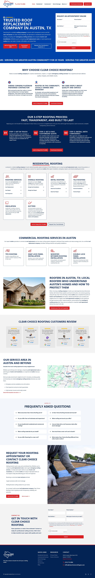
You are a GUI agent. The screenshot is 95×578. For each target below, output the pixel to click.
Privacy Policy (85, 36)
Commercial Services (43, 557)
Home (33, 4)
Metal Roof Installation (56, 188)
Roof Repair (8, 190)
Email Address (60, 26)
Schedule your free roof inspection (59, 308)
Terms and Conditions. (63, 37)
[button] (39, 4)
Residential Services (43, 555)
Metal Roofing (57, 180)
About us (64, 4)
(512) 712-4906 (40, 103)
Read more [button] (14, 334)
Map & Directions (67, 559)
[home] (8, 4)
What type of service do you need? (80, 26)
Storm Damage (57, 4)
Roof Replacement (9, 187)
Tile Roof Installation (78, 188)
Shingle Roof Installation (33, 187)
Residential (39, 4)
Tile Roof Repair (76, 191)
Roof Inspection (8, 193)
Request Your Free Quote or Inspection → (41, 46)
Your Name (60, 19)
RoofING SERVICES (13, 180)
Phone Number (78, 19)
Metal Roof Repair (55, 191)
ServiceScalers (17, 574)
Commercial (47, 4)
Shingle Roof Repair (32, 190)
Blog (39, 565)
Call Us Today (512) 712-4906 (10, 46)
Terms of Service (54, 557)
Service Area (41, 563)
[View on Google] (14, 337)
